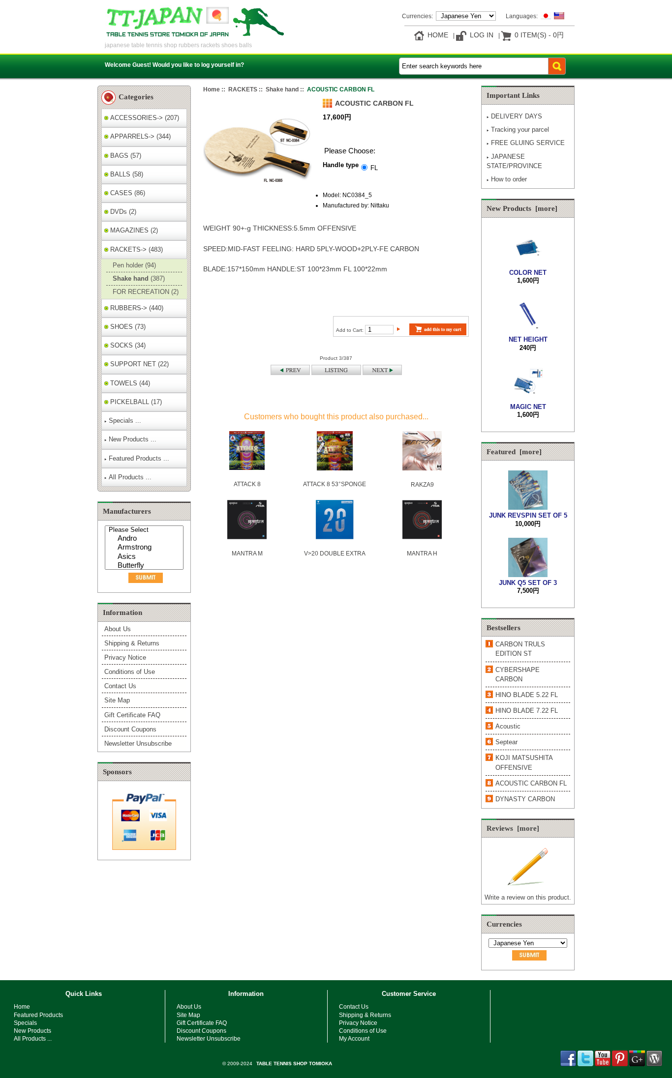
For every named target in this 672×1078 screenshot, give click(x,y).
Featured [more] (514, 452)
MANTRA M (247, 553)
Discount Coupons (130, 729)
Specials (25, 1023)
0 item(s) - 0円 (539, 35)
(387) (138, 278)
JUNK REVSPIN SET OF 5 (528, 515)
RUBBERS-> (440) (135, 308)
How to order (509, 179)
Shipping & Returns (131, 643)
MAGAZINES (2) (133, 230)
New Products (32, 1030)
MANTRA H (422, 553)
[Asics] (145, 557)
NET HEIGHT (528, 339)
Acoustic (507, 726)
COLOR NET (528, 272)
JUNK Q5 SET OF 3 (528, 582)
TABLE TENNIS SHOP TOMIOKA (294, 1063)
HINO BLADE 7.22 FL (526, 710)
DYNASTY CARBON (525, 799)
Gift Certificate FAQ (132, 715)
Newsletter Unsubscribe (138, 743)
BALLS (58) (125, 174)
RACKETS (242, 89)
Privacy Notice (125, 657)
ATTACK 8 (247, 484)
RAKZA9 (422, 484)
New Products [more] (522, 208)
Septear (506, 742)
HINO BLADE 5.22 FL (526, 695)
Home (438, 35)
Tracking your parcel (520, 129)
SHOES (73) (127, 326)
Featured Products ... (139, 458)
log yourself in (221, 64)
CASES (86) (126, 193)
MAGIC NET (528, 406)
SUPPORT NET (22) (138, 364)
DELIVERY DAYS (516, 116)
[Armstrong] (145, 548)
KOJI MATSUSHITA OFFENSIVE (523, 762)
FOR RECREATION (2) (145, 291)
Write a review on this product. (528, 897)
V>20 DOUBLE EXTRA (335, 553)
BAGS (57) (124, 155)
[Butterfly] (145, 566)
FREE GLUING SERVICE (528, 142)
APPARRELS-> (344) (139, 136)
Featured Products (38, 1015)
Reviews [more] (513, 828)
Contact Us (120, 686)
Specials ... (125, 420)
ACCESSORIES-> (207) (143, 117)
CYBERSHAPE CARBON (517, 674)
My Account (354, 1038)
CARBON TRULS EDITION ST (520, 649)
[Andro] (145, 539)
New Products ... (132, 439)
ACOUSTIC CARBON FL (531, 783)
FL (374, 167)
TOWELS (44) (129, 383)
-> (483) (135, 249)
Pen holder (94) (133, 265)
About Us (117, 629)
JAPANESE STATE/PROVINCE (514, 161)
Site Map (117, 700)
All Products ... (130, 477)
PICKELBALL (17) (135, 402)
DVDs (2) (122, 211)
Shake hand (282, 89)
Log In (481, 35)
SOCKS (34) (127, 345)
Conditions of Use (129, 671)
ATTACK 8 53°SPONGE (334, 484)
